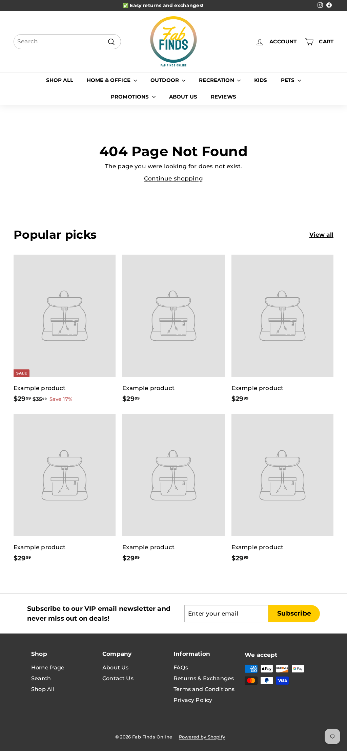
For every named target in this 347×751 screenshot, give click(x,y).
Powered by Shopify (202, 736)
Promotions (130, 96)
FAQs (181, 667)
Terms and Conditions (204, 689)
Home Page (48, 667)
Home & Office (109, 80)
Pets (288, 80)
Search (41, 678)
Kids (260, 80)
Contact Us (118, 678)
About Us (183, 96)
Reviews (223, 96)
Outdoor (165, 80)
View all (321, 234)
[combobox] (67, 41)
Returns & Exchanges (204, 678)
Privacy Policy (193, 700)
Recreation (217, 80)
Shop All (59, 80)
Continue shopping (173, 178)
